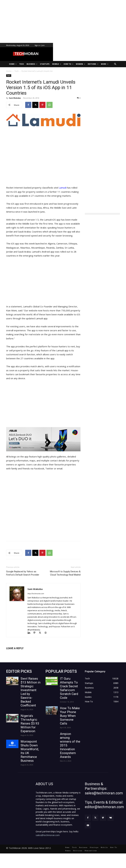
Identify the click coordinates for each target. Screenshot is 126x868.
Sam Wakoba (15, 98)
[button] (115, 64)
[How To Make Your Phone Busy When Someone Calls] (51, 710)
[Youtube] (88, 825)
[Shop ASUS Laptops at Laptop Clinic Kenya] (43, 439)
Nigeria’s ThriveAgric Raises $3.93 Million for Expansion (30, 723)
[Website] (46, 633)
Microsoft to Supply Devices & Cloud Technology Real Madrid (65, 573)
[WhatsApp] (49, 105)
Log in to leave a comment (19, 653)
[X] (35, 105)
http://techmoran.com (36, 593)
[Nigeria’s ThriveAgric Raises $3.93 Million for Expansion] (12, 718)
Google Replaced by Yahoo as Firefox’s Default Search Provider (22, 573)
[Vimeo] (103, 818)
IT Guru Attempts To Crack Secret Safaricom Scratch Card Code (69, 688)
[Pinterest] (42, 105)
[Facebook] (28, 105)
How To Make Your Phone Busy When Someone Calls (70, 715)
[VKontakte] (111, 818)
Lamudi (62, 187)
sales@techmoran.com (48, 835)
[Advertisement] (63, 21)
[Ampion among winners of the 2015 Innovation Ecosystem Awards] (51, 736)
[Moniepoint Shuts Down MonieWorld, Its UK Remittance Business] (12, 744)
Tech (8, 75)
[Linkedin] (30, 633)
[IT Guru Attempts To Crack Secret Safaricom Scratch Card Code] (51, 681)
